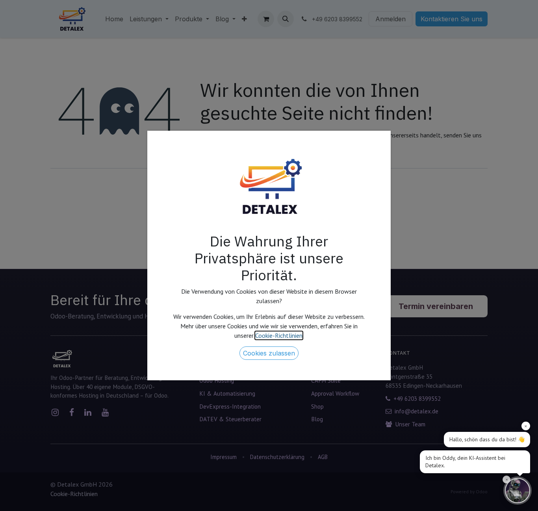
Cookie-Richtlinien (278, 335)
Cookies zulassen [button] (269, 353)
